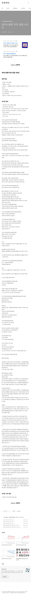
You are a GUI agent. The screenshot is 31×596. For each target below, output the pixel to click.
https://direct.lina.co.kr (9, 41)
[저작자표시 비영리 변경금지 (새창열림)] (19, 511)
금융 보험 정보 (12, 517)
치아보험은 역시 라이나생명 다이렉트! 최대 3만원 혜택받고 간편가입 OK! (10, 45)
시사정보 (23, 8)
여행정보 (15, 8)
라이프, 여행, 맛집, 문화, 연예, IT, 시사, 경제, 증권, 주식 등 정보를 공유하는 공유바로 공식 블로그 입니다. (12, 572)
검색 (25, 3)
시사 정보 (6, 517)
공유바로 (5, 3)
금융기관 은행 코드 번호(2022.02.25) (11, 527)
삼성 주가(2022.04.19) (8, 520)
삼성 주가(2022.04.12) (8, 523)
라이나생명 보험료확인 (9, 53)
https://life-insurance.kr (9, 51)
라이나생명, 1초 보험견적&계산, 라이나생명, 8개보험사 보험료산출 (15, 56)
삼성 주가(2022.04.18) (8, 521)
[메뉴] (28, 3)
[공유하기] (7, 511)
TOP (28, 592)
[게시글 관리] (9, 511)
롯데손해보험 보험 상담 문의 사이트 (10, 525)
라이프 (8, 8)
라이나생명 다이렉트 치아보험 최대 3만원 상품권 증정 (11, 43)
